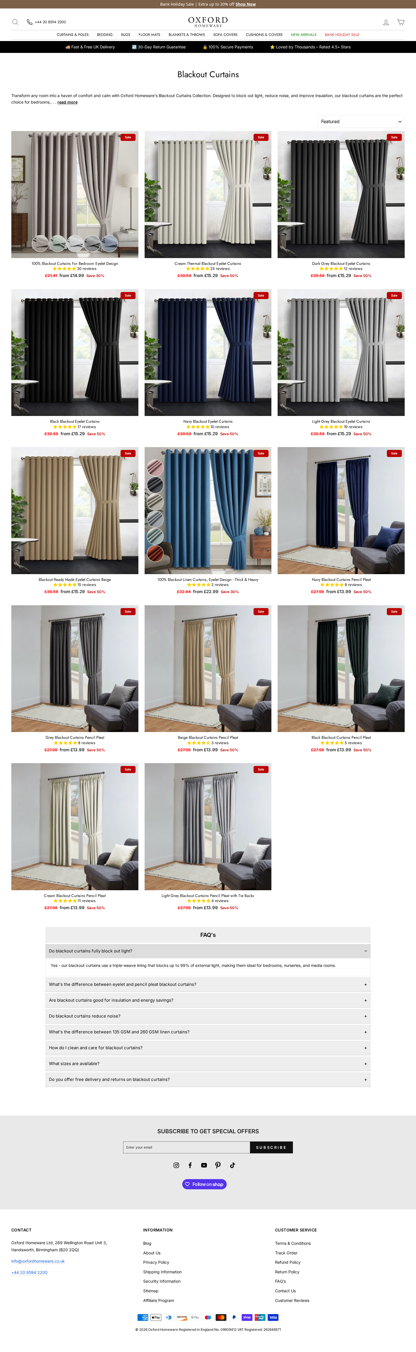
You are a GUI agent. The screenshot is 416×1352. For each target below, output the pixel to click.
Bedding (105, 34)
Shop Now (246, 4)
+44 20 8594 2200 (29, 1272)
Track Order (286, 1252)
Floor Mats (149, 34)
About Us (151, 1252)
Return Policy (287, 1271)
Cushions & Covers (264, 34)
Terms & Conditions (293, 1243)
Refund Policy (288, 1262)
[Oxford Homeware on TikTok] (232, 1166)
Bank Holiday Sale (342, 34)
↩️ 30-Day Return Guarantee (159, 46)
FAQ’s (280, 1281)
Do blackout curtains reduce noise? (85, 1016)
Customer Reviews (292, 1300)
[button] (65, 268)
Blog (147, 1243)
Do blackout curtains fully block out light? (90, 951)
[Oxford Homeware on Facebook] (190, 1166)
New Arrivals (303, 34)
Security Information (162, 1281)
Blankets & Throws (187, 34)
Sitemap (150, 1290)
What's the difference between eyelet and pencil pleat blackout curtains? (122, 984)
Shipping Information (162, 1271)
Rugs (125, 34)
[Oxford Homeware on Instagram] (176, 1166)
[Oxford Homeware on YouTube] (204, 1166)
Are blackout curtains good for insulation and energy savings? (111, 1000)
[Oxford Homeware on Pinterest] (218, 1166)
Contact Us (285, 1290)
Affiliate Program (158, 1300)
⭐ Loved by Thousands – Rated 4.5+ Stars (310, 46)
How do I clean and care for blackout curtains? (96, 1047)
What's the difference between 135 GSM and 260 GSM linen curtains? (119, 1032)
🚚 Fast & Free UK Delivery (90, 46)
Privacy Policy (156, 1262)
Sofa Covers (225, 34)
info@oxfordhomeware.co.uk (38, 1261)
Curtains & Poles (73, 34)
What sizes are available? (74, 1063)
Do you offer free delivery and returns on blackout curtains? (109, 1079)
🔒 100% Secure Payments (228, 46)
